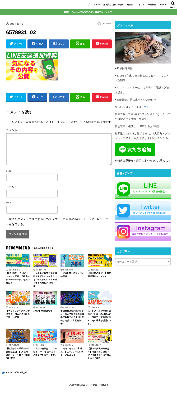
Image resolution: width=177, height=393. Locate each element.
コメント (11, 130)
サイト (10, 202)
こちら (145, 107)
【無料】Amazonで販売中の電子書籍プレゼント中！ (88, 12)
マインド (140, 4)
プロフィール (94, 4)
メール (11, 186)
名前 (10, 170)
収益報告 (152, 4)
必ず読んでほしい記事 (113, 4)
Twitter (163, 4)
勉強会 (130, 4)
